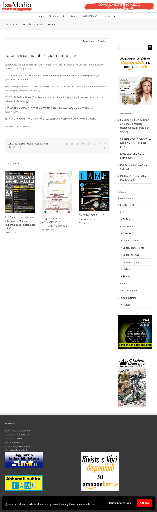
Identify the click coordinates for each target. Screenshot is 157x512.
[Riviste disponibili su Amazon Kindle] (135, 63)
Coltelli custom (131, 240)
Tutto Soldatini (128, 297)
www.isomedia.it (18, 450)
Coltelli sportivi (131, 254)
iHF (122, 212)
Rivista (126, 219)
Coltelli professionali (134, 247)
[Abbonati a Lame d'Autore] (24, 483)
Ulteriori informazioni (119, 503)
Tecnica (126, 276)
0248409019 (22, 434)
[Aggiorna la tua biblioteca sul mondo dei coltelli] (24, 460)
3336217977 (22, 438)
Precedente (89, 41)
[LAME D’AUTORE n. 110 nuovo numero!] (94, 172)
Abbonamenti (127, 197)
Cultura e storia (131, 262)
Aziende (127, 233)
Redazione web (12, 126)
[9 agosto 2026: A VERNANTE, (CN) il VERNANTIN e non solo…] (57, 172)
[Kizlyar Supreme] (132, 381)
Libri (122, 283)
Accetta (144, 503)
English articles (128, 205)
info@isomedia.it (21, 446)
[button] (115, 16)
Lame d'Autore (127, 226)
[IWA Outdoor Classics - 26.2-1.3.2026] (135, 332)
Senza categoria (128, 290)
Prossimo (102, 41)
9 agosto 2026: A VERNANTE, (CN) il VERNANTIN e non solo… (55, 222)
